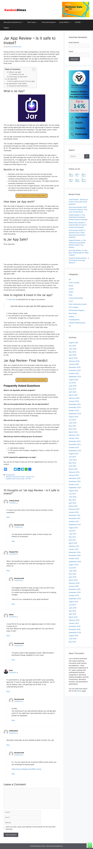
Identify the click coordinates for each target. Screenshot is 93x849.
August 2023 (73, 454)
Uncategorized (10, 475)
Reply (8, 517)
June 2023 (73, 460)
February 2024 (74, 435)
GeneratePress (58, 846)
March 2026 (73, 358)
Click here (11, 299)
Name (71, 51)
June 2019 (72, 608)
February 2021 (74, 546)
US (70, 326)
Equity (71, 292)
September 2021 (75, 524)
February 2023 (74, 472)
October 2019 (74, 595)
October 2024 (74, 410)
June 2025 (72, 386)
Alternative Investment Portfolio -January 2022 (20, 476)
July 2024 (72, 420)
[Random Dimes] (15, 10)
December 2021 (74, 515)
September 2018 (75, 632)
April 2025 (72, 392)
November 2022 (75, 481)
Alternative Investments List (13, 22)
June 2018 (72, 639)
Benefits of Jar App (18, 74)
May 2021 (72, 537)
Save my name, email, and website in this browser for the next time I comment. (31, 828)
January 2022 (74, 512)
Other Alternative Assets (78, 304)
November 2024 (75, 407)
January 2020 (74, 586)
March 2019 (73, 617)
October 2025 (74, 373)
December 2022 (74, 478)
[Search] (86, 156)
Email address (74, 42)
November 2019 (74, 592)
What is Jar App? (15, 72)
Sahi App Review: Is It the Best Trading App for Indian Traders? (79, 253)
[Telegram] (84, 181)
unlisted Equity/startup (77, 323)
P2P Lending (73, 307)
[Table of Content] (33, 69)
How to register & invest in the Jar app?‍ (22, 81)
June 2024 (73, 423)
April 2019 (72, 614)
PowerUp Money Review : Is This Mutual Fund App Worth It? (79, 260)
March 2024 (73, 432)
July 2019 (72, 605)
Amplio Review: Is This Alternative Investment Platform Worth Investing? (78, 217)
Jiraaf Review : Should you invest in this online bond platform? (78, 202)
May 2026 (72, 352)
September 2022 (75, 487)
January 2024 (74, 438)
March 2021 (73, 543)
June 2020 (73, 571)
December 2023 (75, 441)
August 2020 (73, 565)
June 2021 (72, 534)
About (79, 691)
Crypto (71, 289)
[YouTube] (71, 181)
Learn (71, 301)
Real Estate (73, 313)
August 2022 (73, 491)
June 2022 (72, 497)
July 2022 (72, 494)
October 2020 (74, 558)
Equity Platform (64, 22)
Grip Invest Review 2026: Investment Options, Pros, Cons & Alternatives (78, 209)
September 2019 (75, 598)
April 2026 (72, 355)
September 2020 (75, 561)
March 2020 (73, 580)
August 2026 (73, 343)
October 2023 (74, 447)
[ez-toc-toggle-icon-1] (33, 69)
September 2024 (75, 413)
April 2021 (72, 540)
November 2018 (74, 629)
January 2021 (74, 549)
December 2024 (75, 404)
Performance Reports (49, 22)
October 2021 (74, 521)
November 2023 (75, 444)
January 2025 (74, 401)
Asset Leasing (74, 283)
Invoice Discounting (76, 298)
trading (71, 316)
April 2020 (72, 577)
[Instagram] (84, 176)
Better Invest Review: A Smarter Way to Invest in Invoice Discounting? (78, 225)
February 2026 (74, 361)
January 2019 (74, 623)
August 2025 (73, 380)
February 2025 (74, 398)
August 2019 (73, 602)
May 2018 (72, 642)
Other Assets (31, 22)
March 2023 (73, 469)
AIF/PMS (78, 22)
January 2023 (74, 475)
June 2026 (73, 349)
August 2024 (73, 417)
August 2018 (73, 636)
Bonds (71, 286)
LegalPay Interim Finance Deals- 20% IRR (18, 478)
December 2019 (74, 589)
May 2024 (72, 426)
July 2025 (72, 383)
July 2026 (72, 346)
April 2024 (72, 429)
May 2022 (72, 500)
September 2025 (75, 376)
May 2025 (72, 389)
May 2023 (72, 463)
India (70, 295)
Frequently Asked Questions (18, 86)
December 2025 (74, 367)
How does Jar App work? (18, 77)
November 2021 (74, 518)
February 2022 (74, 509)
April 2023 (72, 466)
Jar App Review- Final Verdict (16, 83)
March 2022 (73, 506)
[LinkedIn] (77, 181)
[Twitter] (77, 176)
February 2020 (74, 583)
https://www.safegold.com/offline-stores (26, 769)
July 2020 (72, 568)
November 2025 (75, 370)
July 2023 (72, 457)
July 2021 (72, 531)
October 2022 (74, 484)
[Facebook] (71, 176)
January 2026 (74, 364)
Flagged (6, 28)
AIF (70, 279)
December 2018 (74, 626)
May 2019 (72, 611)
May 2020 (72, 574)
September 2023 (75, 450)
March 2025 (73, 395)
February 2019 (74, 620)
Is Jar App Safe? (11, 79)
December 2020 (75, 552)
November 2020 (75, 555)
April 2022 (72, 503)
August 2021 (73, 528)
